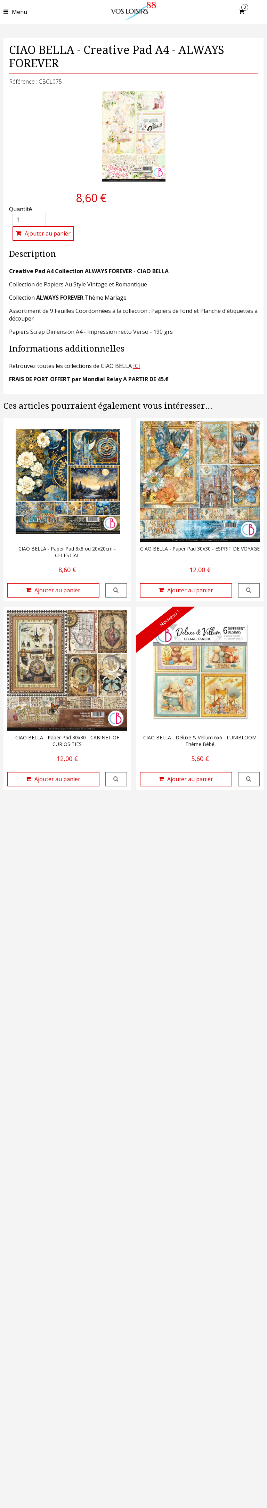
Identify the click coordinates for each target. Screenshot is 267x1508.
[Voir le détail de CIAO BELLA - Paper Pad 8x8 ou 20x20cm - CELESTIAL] (116, 590)
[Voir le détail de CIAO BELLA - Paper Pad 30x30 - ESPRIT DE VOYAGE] (249, 590)
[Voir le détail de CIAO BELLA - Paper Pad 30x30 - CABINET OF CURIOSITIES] (116, 779)
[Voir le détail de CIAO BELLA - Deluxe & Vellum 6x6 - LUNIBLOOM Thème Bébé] (249, 779)
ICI (136, 366)
